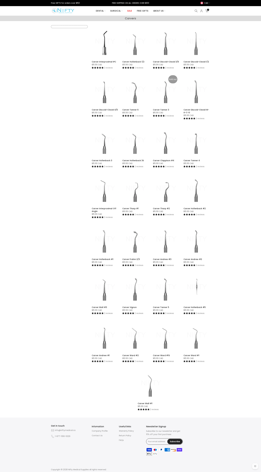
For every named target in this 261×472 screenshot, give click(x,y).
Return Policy (125, 435)
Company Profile (100, 431)
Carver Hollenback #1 (102, 259)
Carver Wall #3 (99, 307)
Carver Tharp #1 (130, 208)
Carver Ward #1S (161, 355)
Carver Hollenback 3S (133, 160)
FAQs (121, 440)
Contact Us (97, 435)
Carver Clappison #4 (163, 160)
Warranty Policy (126, 431)
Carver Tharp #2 (161, 208)
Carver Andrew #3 (162, 259)
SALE (129, 10)
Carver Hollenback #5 (195, 307)
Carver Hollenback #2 (195, 208)
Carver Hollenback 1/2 (133, 61)
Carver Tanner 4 (192, 160)
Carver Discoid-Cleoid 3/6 (166, 61)
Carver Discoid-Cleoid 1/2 (196, 61)
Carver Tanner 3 (161, 109)
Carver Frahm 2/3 (131, 259)
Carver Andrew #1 (101, 355)
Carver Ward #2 (130, 355)
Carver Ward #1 (191, 355)
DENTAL (100, 10)
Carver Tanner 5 (161, 307)
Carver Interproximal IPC (104, 61)
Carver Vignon (129, 307)
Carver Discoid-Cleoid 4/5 (105, 109)
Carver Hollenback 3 (102, 160)
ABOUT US (158, 10)
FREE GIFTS (142, 10)
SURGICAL (115, 10)
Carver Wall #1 (145, 403)
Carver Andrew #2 (193, 259)
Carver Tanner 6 (130, 109)
